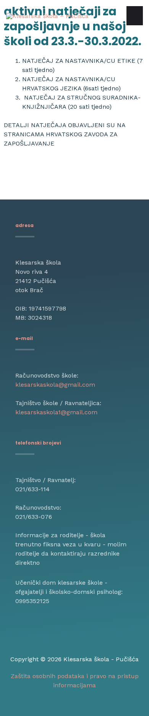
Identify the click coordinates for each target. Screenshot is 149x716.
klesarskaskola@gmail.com (55, 384)
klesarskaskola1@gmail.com (56, 412)
